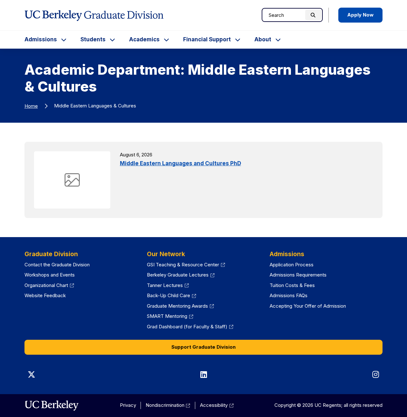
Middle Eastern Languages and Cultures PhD (180, 163)
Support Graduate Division (203, 347)
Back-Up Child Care (171, 295)
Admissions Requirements (298, 275)
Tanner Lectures (168, 285)
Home (31, 106)
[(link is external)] (51, 405)
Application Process (292, 265)
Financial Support (207, 39)
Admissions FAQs (288, 295)
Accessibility (217, 405)
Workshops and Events (49, 275)
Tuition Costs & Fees (292, 285)
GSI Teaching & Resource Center (186, 265)
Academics (144, 39)
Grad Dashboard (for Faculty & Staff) (190, 327)
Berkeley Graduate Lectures (181, 275)
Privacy (128, 405)
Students (93, 39)
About (262, 39)
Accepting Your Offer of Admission (308, 306)
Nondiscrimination (168, 405)
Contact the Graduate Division (57, 265)
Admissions (40, 39)
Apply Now (360, 15)
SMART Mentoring (170, 316)
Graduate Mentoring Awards (180, 306)
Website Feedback (45, 295)
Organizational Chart (49, 285)
